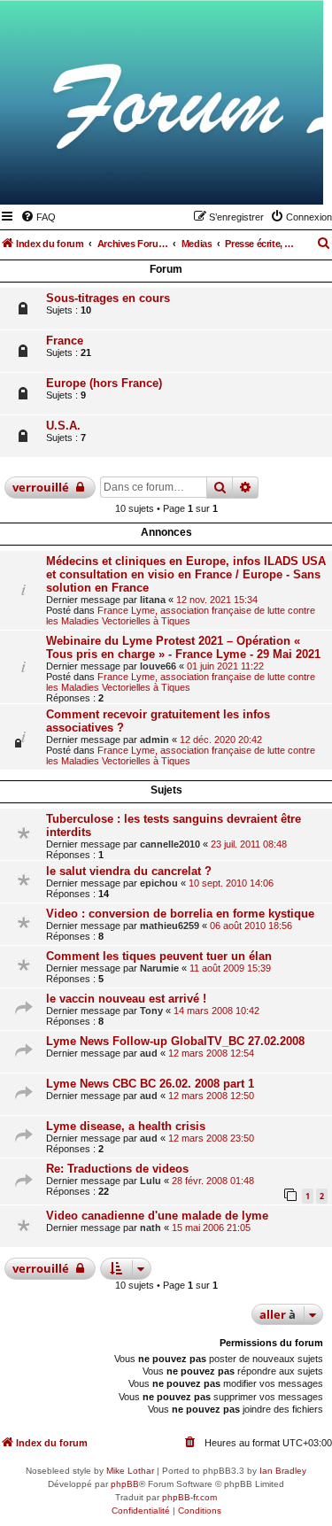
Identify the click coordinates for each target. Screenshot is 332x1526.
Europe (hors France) (104, 383)
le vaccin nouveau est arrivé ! (126, 998)
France (64, 340)
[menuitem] (38, 217)
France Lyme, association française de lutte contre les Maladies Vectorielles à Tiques (180, 615)
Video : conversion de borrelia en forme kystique (180, 913)
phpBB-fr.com (189, 1497)
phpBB (125, 1484)
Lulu (150, 1180)
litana (153, 599)
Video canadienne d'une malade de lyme (157, 1215)
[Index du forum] (223, 179)
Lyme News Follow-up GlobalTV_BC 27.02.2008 (175, 1041)
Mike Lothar (130, 1471)
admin (154, 739)
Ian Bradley (282, 1471)
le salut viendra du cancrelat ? (129, 871)
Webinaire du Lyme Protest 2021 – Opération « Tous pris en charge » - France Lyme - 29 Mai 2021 (183, 647)
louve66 (158, 666)
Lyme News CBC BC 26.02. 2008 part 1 (150, 1083)
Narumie (159, 968)
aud (149, 1053)
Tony (151, 1010)
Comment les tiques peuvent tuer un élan (159, 956)
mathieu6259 (169, 925)
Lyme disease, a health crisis (125, 1126)
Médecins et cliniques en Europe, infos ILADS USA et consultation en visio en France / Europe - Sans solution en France (186, 574)
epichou (159, 883)
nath (150, 1227)
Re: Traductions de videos (117, 1168)
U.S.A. (63, 425)
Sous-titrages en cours (108, 298)
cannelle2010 (170, 844)
